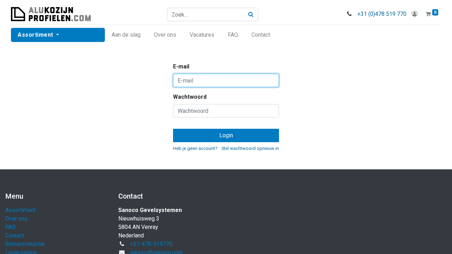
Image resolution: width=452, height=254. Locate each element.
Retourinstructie (24, 244)
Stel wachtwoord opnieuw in (250, 148)
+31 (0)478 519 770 (381, 14)
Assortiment (20, 210)
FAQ (10, 227)
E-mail (181, 66)
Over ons (16, 218)
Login (226, 135)
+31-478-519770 (151, 244)
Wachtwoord (190, 96)
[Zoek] (251, 14)
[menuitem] (126, 35)
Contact (14, 235)
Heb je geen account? (195, 148)
